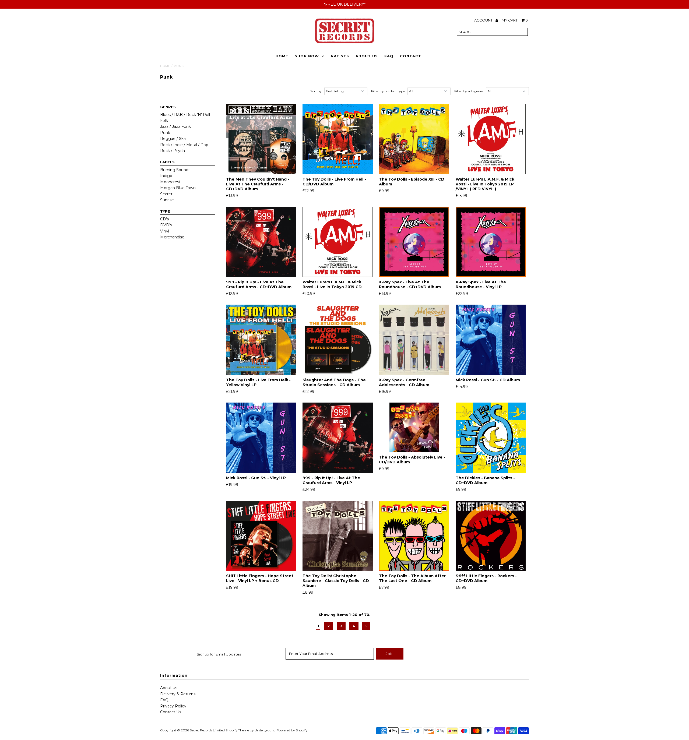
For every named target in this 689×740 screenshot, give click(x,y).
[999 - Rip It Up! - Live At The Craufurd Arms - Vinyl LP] (338, 438)
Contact (410, 56)
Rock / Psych (172, 150)
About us (168, 687)
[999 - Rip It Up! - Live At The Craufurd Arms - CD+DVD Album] (261, 242)
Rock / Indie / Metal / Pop (184, 144)
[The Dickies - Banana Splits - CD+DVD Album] (491, 438)
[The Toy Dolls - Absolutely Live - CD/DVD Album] (414, 427)
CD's (164, 219)
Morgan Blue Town (178, 187)
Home (282, 56)
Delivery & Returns (177, 694)
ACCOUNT (483, 20)
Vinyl (164, 231)
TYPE (165, 211)
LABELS (167, 162)
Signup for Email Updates (219, 654)
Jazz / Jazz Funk (175, 126)
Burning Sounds (175, 169)
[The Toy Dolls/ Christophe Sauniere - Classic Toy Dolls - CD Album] (338, 536)
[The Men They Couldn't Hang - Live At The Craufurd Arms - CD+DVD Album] (261, 139)
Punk (165, 132)
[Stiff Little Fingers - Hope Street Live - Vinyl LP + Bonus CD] (261, 536)
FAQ (388, 56)
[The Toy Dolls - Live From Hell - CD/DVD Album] (338, 139)
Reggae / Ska (173, 138)
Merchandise (172, 237)
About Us (367, 56)
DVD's (166, 225)
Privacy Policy (173, 706)
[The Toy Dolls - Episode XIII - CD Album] (414, 139)
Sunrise (167, 200)
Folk (164, 120)
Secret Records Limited (207, 730)
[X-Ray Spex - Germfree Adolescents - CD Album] (414, 340)
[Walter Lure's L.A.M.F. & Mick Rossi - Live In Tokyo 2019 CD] (338, 242)
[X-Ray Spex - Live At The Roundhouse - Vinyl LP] (491, 242)
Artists (340, 56)
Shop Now (307, 56)
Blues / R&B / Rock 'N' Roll (185, 114)
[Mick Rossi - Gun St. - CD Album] (491, 340)
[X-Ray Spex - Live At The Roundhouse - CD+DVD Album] (414, 242)
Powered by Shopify (292, 730)
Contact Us (170, 712)
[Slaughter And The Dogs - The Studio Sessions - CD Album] (338, 340)
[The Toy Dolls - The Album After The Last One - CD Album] (414, 536)
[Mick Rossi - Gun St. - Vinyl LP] (261, 438)
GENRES (168, 107)
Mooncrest (170, 181)
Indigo (166, 175)
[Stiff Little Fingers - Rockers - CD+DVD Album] (491, 536)
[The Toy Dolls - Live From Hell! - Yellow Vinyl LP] (261, 340)
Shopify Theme (237, 730)
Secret (166, 194)
